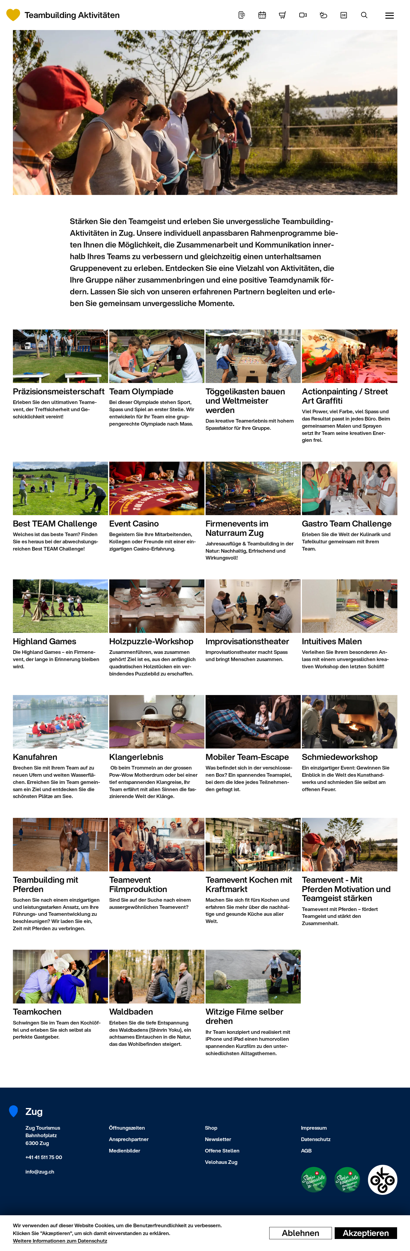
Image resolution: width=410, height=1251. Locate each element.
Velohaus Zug (221, 1162)
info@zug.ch (40, 1171)
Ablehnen (300, 1233)
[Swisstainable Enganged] (314, 1179)
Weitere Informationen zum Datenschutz (60, 1240)
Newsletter (218, 1139)
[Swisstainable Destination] (347, 1180)
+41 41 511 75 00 (44, 1157)
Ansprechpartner (129, 1139)
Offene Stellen (222, 1150)
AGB (306, 1150)
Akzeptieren (366, 1233)
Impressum (314, 1127)
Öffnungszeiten (127, 1127)
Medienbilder (124, 1150)
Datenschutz (315, 1139)
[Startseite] (16, 15)
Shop (211, 1127)
